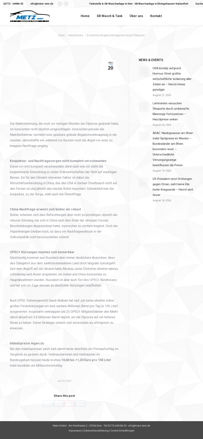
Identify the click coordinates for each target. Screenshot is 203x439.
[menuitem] (85, 16)
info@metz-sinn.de (42, 3)
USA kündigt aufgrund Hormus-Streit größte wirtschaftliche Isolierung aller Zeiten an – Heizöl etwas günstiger (172, 78)
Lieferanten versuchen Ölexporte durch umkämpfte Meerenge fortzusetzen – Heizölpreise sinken (171, 111)
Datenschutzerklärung (96, 430)
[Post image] (144, 72)
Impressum (75, 430)
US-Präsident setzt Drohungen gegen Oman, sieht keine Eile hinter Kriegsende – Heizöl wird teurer (173, 187)
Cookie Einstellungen (122, 430)
